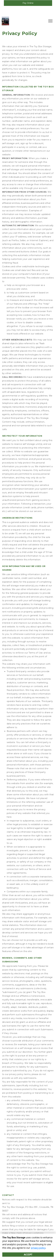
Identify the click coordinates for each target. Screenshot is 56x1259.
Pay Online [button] (28, 3)
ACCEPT (28, 1254)
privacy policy (38, 1247)
